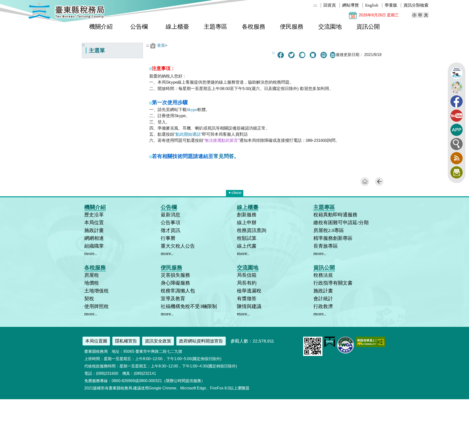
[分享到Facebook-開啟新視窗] (280, 55)
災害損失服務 (175, 275)
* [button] (242, 192)
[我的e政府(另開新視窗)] (329, 346)
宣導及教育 (173, 298)
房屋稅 (91, 275)
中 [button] (420, 15)
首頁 (161, 45)
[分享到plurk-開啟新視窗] (302, 55)
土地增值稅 (96, 290)
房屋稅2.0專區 (328, 230)
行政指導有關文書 (332, 283)
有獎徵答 (246, 298)
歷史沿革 (94, 214)
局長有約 (246, 283)
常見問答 (223, 156)
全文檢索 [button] (456, 144)
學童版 (391, 5)
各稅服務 (253, 26)
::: (315, 5)
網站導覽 (350, 5)
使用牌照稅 (96, 306)
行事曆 (168, 238)
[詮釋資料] (313, 55)
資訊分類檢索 (416, 5)
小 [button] (414, 15)
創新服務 (246, 214)
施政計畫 (94, 230)
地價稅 (91, 283)
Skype (192, 109)
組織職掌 (94, 246)
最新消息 (170, 214)
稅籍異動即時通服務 (335, 214)
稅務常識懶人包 (178, 290)
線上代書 (246, 246)
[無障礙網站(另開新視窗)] (370, 346)
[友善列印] (323, 55)
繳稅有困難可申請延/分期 (341, 222)
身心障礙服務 (175, 283)
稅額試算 (246, 238)
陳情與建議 (249, 306)
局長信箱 (246, 275)
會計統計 (323, 298)
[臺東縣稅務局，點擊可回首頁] (66, 18)
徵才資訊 (170, 230)
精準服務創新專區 (332, 238)
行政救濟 (323, 306)
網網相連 (94, 238)
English (371, 5)
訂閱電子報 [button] (456, 172)
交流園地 (330, 26)
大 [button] (426, 15)
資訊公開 (368, 26)
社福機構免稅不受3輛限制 (189, 306)
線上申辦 (246, 222)
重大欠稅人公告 (178, 246)
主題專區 (215, 26)
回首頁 (329, 5)
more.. (90, 253)
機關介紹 (101, 26)
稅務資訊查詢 (251, 230)
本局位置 (94, 222)
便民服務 (291, 26)
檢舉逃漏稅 (249, 290)
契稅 (89, 298)
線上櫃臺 (177, 26)
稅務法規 (323, 275)
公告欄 (139, 26)
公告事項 (170, 222)
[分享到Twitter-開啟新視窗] (291, 55)
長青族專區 (325, 246)
